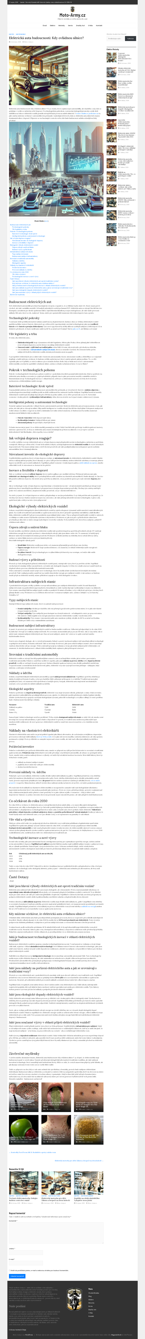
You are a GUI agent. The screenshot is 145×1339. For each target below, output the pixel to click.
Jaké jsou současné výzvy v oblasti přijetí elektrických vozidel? (34, 292)
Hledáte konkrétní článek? (116, 34)
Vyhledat (130, 39)
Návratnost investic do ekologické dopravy (27, 240)
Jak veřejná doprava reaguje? (20, 238)
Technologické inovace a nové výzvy (25, 276)
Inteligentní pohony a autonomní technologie (28, 236)
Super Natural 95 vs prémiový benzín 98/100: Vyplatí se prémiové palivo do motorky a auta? (55, 2)
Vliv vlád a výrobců (18, 274)
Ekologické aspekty (19, 263)
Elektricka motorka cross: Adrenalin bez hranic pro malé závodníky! (125, 162)
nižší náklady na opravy (88, 463)
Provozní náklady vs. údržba (22, 270)
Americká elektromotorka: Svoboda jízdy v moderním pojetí (124, 122)
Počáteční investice (19, 267)
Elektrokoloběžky (87, 1196)
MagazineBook (116, 1335)
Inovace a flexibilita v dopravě (22, 243)
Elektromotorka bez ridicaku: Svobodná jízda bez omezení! (127, 226)
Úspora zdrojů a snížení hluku (23, 247)
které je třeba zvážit (44, 737)
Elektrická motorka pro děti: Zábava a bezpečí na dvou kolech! (79, 1161)
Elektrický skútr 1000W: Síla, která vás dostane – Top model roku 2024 (127, 135)
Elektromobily (21, 34)
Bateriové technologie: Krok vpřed (24, 234)
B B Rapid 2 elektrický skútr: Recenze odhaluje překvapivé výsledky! (127, 148)
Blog (90, 1296)
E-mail (12, 1259)
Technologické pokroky (20, 227)
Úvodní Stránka (93, 1293)
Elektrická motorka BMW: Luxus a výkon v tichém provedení (126, 213)
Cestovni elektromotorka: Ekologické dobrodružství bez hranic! (124, 56)
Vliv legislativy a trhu (19, 229)
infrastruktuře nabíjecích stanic (43, 350)
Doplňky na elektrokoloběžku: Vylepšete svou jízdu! (87, 1199)
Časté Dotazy (14, 279)
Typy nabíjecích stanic (20, 254)
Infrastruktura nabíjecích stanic (21, 252)
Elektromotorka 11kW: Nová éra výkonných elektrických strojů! (126, 96)
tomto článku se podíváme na (87, 113)
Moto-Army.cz (72, 15)
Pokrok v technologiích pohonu (21, 231)
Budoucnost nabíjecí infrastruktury (25, 256)
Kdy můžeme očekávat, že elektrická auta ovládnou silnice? (33, 283)
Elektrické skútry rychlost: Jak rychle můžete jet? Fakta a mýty (127, 187)
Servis (70, 26)
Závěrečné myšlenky (17, 295)
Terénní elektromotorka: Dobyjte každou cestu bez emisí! (23, 1199)
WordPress (29, 1335)
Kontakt (99, 26)
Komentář (13, 1221)
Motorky (61, 26)
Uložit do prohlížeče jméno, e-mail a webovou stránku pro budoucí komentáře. (39, 1271)
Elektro (52, 26)
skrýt (46, 221)
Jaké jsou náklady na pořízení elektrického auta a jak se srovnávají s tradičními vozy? (42, 288)
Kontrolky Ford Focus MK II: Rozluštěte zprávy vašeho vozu (32, 1152)
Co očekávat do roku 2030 (19, 272)
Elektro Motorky (22, 1196)
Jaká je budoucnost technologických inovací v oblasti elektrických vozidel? (39, 285)
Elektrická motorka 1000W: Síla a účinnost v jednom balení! (127, 200)
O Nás (90, 26)
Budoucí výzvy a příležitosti (22, 249)
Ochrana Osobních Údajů (17, 1330)
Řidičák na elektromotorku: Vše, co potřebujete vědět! (126, 174)
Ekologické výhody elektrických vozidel (24, 245)
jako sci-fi (76, 329)
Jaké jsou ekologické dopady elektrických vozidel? (30, 290)
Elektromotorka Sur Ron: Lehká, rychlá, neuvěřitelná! (125, 83)
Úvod (45, 26)
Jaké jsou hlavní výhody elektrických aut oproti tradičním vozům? (35, 281)
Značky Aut (80, 26)
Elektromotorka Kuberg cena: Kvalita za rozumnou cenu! (126, 238)
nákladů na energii (89, 906)
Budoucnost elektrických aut (20, 225)
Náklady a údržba (18, 261)
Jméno (12, 1248)
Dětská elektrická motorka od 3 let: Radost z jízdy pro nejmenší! (127, 70)
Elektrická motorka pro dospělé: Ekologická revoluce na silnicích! (126, 109)
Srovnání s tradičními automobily (22, 258)
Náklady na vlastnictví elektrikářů (22, 265)
